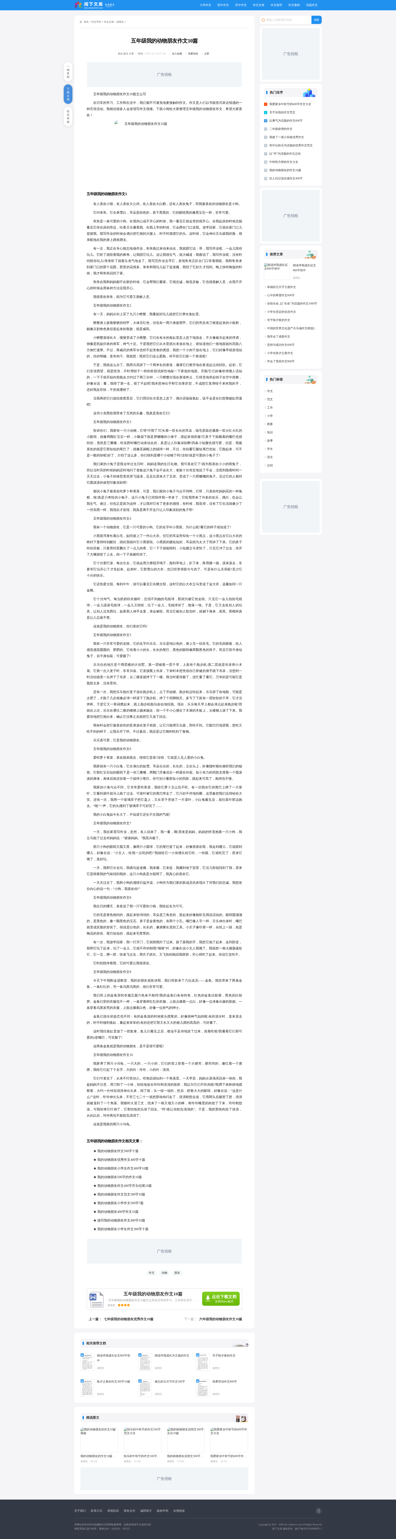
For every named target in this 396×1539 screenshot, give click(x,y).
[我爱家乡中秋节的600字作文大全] (229, 1440)
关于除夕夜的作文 (224, 1355)
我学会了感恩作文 (278, 336)
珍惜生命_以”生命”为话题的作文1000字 (292, 303)
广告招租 (164, 74)
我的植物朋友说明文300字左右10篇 (185, 1456)
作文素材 (294, 5)
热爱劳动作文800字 (224, 1381)
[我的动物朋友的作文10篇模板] (99, 1440)
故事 (270, 440)
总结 (270, 465)
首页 (86, 21)
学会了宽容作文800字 (281, 361)
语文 (270, 457)
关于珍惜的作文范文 (282, 112)
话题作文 (312, 5)
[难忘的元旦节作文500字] (145, 1388)
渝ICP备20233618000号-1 (308, 1528)
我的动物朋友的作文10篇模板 (99, 1456)
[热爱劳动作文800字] (203, 1388)
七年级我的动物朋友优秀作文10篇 (128, 1319)
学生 (270, 448)
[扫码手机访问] (319, 1511)
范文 (270, 399)
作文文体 (258, 5)
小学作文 (205, 5)
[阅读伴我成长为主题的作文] (145, 1362)
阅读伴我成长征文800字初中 (113, 1358)
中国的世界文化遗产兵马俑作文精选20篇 (292, 328)
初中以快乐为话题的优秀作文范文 (291, 145)
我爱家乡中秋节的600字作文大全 (229, 1456)
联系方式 (96, 1510)
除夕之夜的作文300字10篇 (113, 1381)
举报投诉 (113, 1510)
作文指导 (276, 5)
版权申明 (162, 1510)
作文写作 (96, 21)
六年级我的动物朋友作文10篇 (220, 1319)
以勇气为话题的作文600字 (286, 120)
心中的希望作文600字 (281, 295)
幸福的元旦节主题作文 (281, 287)
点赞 (206, 53)
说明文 (120, 21)
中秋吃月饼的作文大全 (283, 161)
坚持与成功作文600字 (281, 344)
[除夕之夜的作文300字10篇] (87, 1388)
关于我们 (80, 1510)
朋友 (177, 1272)
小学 (270, 415)
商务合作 (129, 1510)
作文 (151, 1272)
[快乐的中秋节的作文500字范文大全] (142, 1440)
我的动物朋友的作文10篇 (285, 170)
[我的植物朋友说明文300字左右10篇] (186, 1440)
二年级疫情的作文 (280, 128)
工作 (270, 407)
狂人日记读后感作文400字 (286, 178)
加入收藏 (177, 53)
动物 (164, 1272)
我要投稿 (193, 53)
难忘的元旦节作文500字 (170, 1381)
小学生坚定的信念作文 (281, 311)
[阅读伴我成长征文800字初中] (87, 1362)
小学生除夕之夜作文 (280, 353)
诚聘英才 (146, 1510)
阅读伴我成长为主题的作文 (172, 1355)
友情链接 (179, 1510)
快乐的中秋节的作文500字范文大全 (142, 1456)
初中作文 (223, 5)
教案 (270, 424)
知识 (270, 432)
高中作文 (241, 5)
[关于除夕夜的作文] (203, 1362)
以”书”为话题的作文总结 (285, 153)
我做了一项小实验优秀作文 (286, 137)
